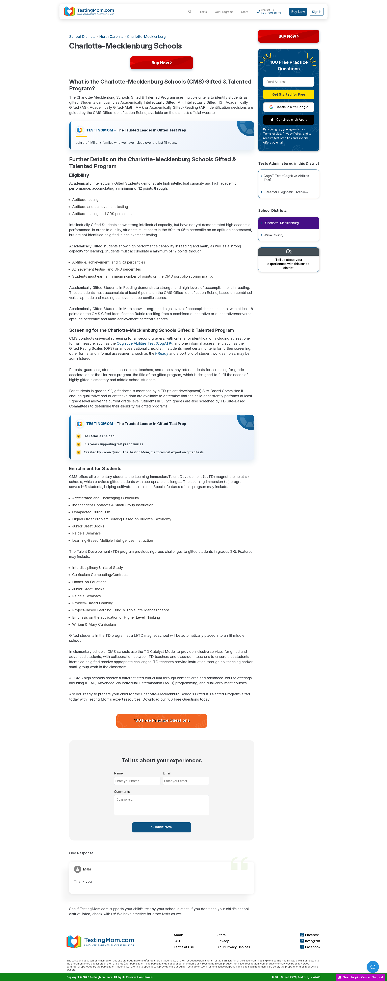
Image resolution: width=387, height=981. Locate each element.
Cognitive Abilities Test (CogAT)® (144, 343)
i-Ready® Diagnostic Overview (286, 192)
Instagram (312, 941)
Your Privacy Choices (233, 947)
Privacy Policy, (292, 133)
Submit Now (161, 827)
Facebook (312, 947)
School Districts (82, 36)
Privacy (223, 941)
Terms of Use (184, 947)
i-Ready (161, 353)
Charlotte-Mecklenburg (282, 223)
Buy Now (298, 12)
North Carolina (111, 36)
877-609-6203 (271, 13)
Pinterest (312, 935)
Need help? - (363, 977)
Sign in (316, 12)
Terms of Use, (272, 133)
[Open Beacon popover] (373, 967)
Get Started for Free (288, 94)
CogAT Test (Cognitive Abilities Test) (286, 178)
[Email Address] (288, 82)
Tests (203, 11)
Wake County (273, 235)
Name (118, 773)
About (178, 935)
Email (167, 773)
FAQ (177, 941)
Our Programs (224, 11)
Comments (122, 792)
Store (245, 11)
